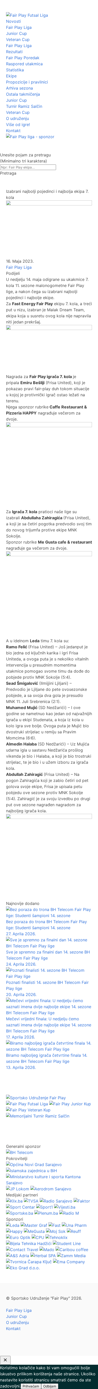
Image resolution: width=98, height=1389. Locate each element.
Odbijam (49, 1386)
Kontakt (13, 130)
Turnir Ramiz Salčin (24, 106)
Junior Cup (16, 33)
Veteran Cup (18, 39)
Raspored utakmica (24, 63)
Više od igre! (18, 124)
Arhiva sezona (19, 88)
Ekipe (11, 75)
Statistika (15, 69)
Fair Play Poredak (22, 57)
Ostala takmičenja (23, 94)
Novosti (13, 21)
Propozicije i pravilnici (27, 82)
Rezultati (14, 51)
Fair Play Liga (19, 27)
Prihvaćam (31, 1386)
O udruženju (17, 118)
